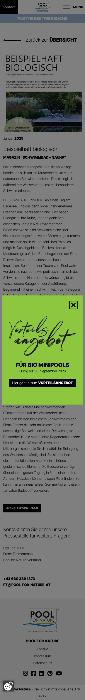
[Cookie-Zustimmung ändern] (8, 686)
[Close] (76, 304)
